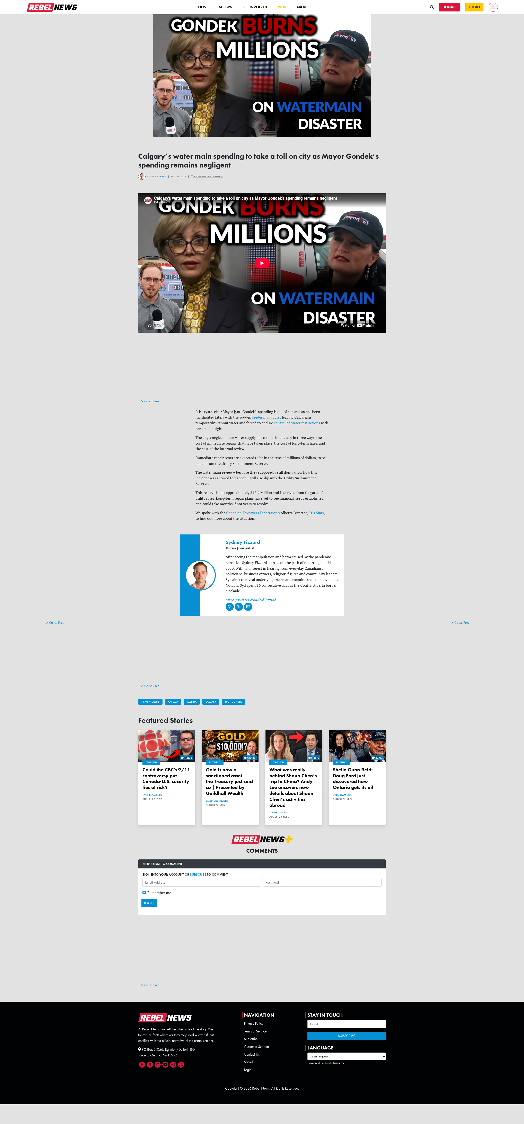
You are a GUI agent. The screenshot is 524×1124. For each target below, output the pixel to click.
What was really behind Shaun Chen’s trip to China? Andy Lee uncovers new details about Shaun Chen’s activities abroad (293, 787)
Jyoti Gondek (233, 701)
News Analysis (150, 701)
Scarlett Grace (278, 812)
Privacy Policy (253, 1023)
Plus (282, 7)
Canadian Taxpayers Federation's (253, 512)
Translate (339, 1063)
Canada (173, 701)
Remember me (159, 892)
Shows (225, 7)
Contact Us (252, 1054)
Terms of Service (255, 1031)
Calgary (211, 701)
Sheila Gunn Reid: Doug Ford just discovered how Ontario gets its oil (353, 778)
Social (248, 1061)
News (203, 7)
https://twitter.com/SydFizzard (251, 600)
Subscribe (251, 1038)
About (302, 7)
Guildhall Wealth (217, 801)
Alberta (191, 701)
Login (247, 1069)
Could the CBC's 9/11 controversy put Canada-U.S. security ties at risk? (166, 778)
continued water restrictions (297, 423)
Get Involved (255, 7)
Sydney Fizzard (156, 176)
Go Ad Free (56, 623)
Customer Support (256, 1046)
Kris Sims (316, 512)
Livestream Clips (152, 795)
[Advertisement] (62, 556)
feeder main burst (266, 417)
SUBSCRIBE (198, 874)
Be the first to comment (208, 176)
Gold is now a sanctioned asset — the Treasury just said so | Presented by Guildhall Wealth (229, 781)
